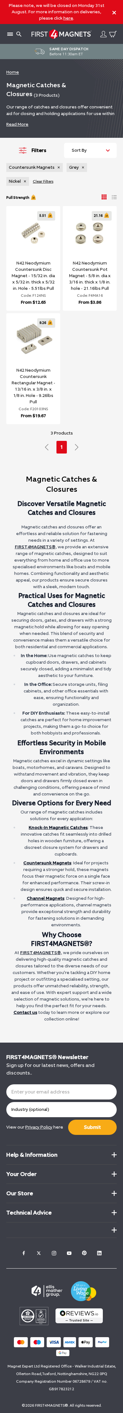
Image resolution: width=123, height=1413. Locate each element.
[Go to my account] (103, 34)
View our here (34, 1127)
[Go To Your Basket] (113, 34)
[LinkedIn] (99, 1253)
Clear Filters (43, 181)
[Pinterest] (84, 1253)
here (68, 18)
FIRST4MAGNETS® (35, 547)
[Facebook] (24, 1253)
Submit (92, 1127)
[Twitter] (39, 1253)
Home (12, 72)
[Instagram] (54, 1253)
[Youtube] (69, 1253)
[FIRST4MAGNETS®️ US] (61, 34)
